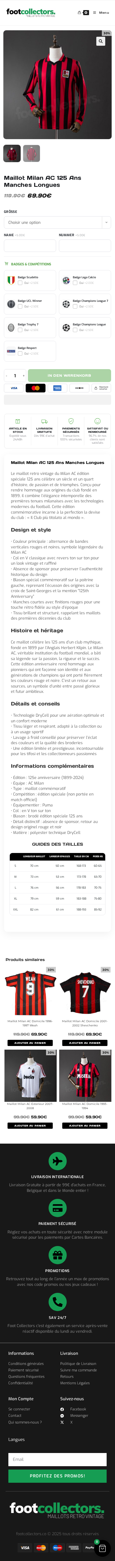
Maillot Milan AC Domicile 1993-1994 (84, 1106)
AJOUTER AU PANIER (30, 1043)
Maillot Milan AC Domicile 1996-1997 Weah (30, 1023)
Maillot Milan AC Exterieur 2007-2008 (30, 1106)
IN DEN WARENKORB (69, 375)
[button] (100, 41)
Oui (31, 282)
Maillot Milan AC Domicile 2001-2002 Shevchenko (85, 1023)
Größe (10, 212)
